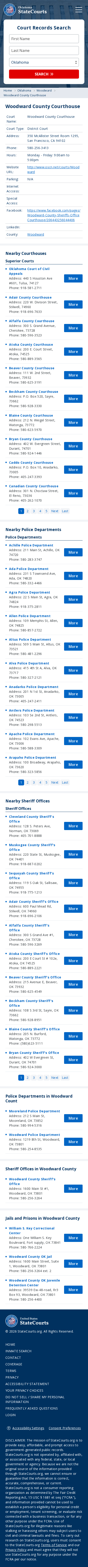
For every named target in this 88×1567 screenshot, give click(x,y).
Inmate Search (18, 1351)
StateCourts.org (25, 10)
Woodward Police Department (34, 1134)
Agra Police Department (29, 592)
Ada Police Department (29, 569)
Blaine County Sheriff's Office (34, 1029)
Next (54, 511)
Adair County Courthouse (30, 297)
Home (10, 1344)
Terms (10, 1371)
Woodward (35, 234)
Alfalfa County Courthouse (32, 321)
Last (65, 511)
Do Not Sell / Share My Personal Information (35, 1399)
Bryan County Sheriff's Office (34, 1052)
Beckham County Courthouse (33, 391)
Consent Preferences (65, 1428)
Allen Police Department (30, 616)
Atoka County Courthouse (31, 344)
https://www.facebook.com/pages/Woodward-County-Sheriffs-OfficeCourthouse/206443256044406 (53, 215)
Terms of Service (54, 1545)
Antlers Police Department (32, 710)
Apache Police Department (32, 734)
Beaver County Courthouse (31, 368)
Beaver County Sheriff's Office (35, 977)
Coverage (13, 1364)
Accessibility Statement (27, 1384)
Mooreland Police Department (34, 1111)
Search (42, 74)
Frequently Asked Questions (31, 1408)
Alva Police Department (29, 663)
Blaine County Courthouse (31, 415)
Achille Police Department (31, 545)
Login (10, 1415)
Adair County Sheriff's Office (33, 901)
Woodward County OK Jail (30, 1256)
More (73, 278)
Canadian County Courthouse (33, 486)
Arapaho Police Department (32, 757)
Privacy (12, 1377)
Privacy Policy (15, 1550)
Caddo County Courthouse (31, 462)
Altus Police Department (30, 639)
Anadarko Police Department (33, 687)
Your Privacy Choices (24, 1390)
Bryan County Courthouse (30, 439)
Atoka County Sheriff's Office (34, 953)
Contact (13, 1357)
